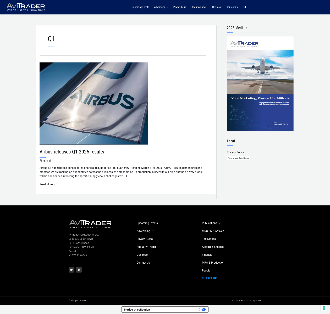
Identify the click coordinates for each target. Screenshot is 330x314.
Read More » (47, 184)
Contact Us (143, 262)
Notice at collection (137, 309)
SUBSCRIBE (209, 278)
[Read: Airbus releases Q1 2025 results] (94, 103)
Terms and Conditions (238, 158)
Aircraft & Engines (213, 246)
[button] (167, 7)
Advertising (143, 231)
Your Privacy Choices (176, 309)
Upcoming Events (147, 223)
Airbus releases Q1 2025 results (72, 152)
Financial (45, 160)
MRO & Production (213, 262)
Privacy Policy (235, 152)
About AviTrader (146, 246)
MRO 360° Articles (213, 231)
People (206, 270)
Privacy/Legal (145, 239)
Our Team (142, 254)
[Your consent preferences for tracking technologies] (324, 308)
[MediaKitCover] (260, 83)
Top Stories (209, 239)
